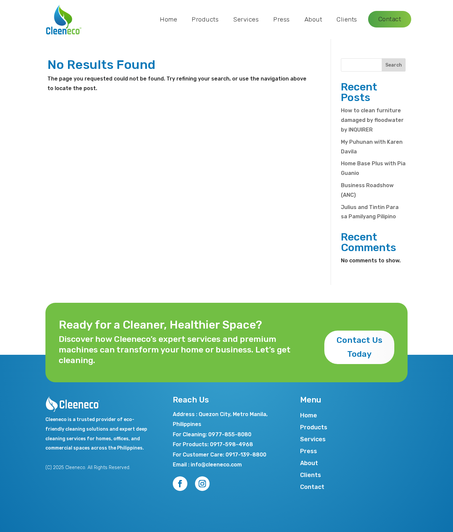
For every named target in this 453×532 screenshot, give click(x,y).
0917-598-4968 (231, 444)
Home (168, 19)
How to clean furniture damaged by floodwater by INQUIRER (372, 120)
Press (281, 19)
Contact (389, 19)
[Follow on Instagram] (202, 483)
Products (205, 19)
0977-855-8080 (229, 434)
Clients (347, 19)
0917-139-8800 (246, 455)
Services (246, 19)
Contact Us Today (359, 347)
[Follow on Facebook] (180, 483)
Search (393, 65)
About (313, 19)
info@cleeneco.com (216, 464)
